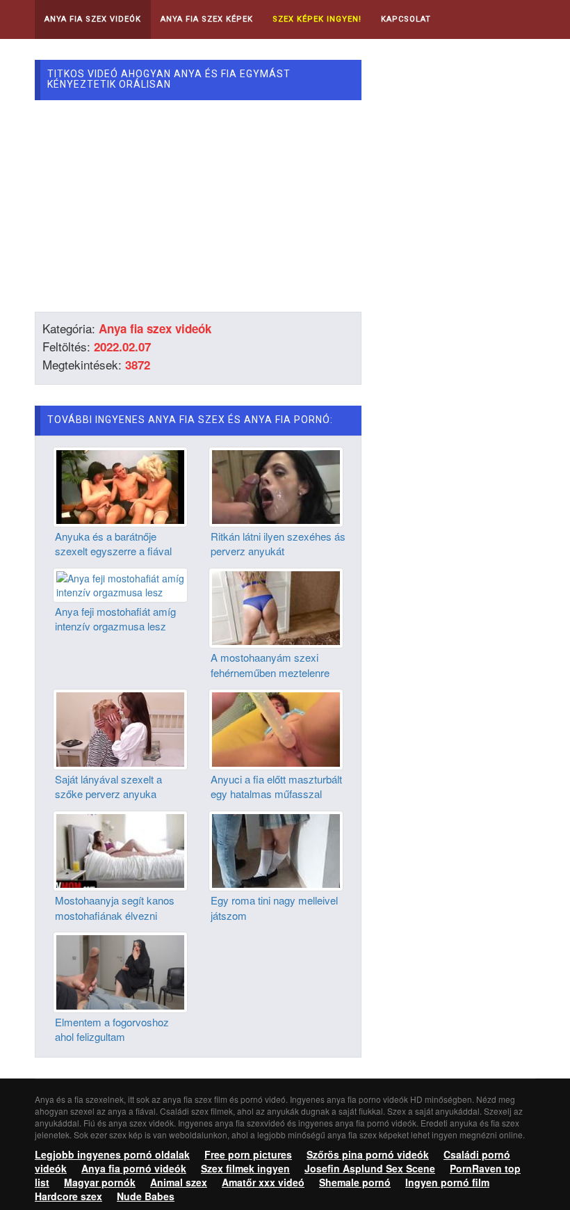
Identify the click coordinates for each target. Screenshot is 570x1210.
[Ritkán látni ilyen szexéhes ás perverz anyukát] (276, 485)
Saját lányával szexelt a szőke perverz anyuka (108, 786)
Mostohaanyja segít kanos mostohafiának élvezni (114, 907)
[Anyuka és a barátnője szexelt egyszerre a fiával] (120, 485)
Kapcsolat (406, 19)
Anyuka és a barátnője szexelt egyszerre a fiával (113, 543)
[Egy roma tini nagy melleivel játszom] (276, 850)
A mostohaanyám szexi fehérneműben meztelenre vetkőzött (270, 672)
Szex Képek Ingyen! (316, 19)
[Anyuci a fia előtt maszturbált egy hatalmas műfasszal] (276, 728)
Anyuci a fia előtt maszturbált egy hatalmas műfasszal (276, 786)
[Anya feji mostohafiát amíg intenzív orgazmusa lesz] (120, 584)
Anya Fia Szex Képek (207, 19)
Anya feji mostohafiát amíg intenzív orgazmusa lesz (115, 618)
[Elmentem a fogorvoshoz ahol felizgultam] (120, 971)
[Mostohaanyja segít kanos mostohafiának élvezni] (120, 850)
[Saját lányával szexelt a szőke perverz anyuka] (120, 728)
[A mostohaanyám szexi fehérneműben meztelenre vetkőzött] (276, 607)
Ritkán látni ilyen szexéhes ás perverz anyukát (278, 543)
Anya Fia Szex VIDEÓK (92, 19)
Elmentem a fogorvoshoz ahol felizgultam (112, 1029)
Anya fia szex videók (155, 328)
